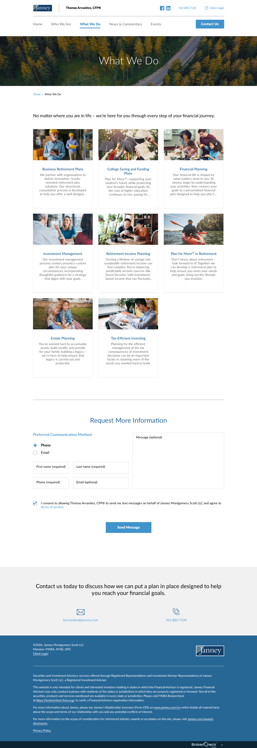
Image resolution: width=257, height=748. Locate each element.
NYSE (59, 649)
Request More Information (128, 420)
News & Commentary (125, 24)
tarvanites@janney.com (80, 620)
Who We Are (61, 24)
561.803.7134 (176, 620)
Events (156, 24)
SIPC (68, 649)
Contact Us (210, 24)
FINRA (50, 649)
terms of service (52, 507)
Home (37, 24)
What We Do (90, 24)
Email (45, 452)
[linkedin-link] (168, 8)
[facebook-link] (162, 8)
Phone (46, 445)
